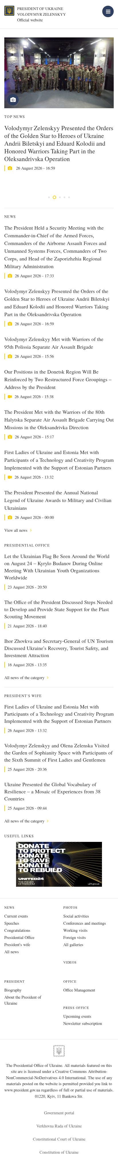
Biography (12, 990)
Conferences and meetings (84, 923)
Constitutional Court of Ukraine (59, 1139)
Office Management (79, 990)
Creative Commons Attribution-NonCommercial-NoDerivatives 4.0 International (56, 1074)
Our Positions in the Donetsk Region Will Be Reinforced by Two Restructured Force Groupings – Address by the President (57, 379)
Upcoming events (77, 1016)
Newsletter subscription (82, 1023)
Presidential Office (19, 937)
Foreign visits (74, 937)
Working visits (75, 930)
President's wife (17, 944)
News (9, 907)
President (14, 981)
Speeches (11, 923)
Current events (16, 916)
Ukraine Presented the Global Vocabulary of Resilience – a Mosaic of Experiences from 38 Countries (52, 791)
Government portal (59, 1112)
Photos (70, 907)
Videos (70, 962)
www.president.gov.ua (22, 1090)
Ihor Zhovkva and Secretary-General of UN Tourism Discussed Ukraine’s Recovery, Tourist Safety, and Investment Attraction (58, 648)
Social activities (76, 916)
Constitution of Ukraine (59, 1152)
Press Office (76, 1008)
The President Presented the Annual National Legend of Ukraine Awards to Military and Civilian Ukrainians (57, 500)
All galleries (73, 944)
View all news (16, 530)
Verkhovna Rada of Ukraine (59, 1126)
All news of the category (25, 677)
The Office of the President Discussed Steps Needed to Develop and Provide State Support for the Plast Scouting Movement (58, 609)
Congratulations (17, 930)
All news (11, 951)
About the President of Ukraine (22, 1000)
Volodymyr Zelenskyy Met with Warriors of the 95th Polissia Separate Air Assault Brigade (53, 343)
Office (69, 981)
